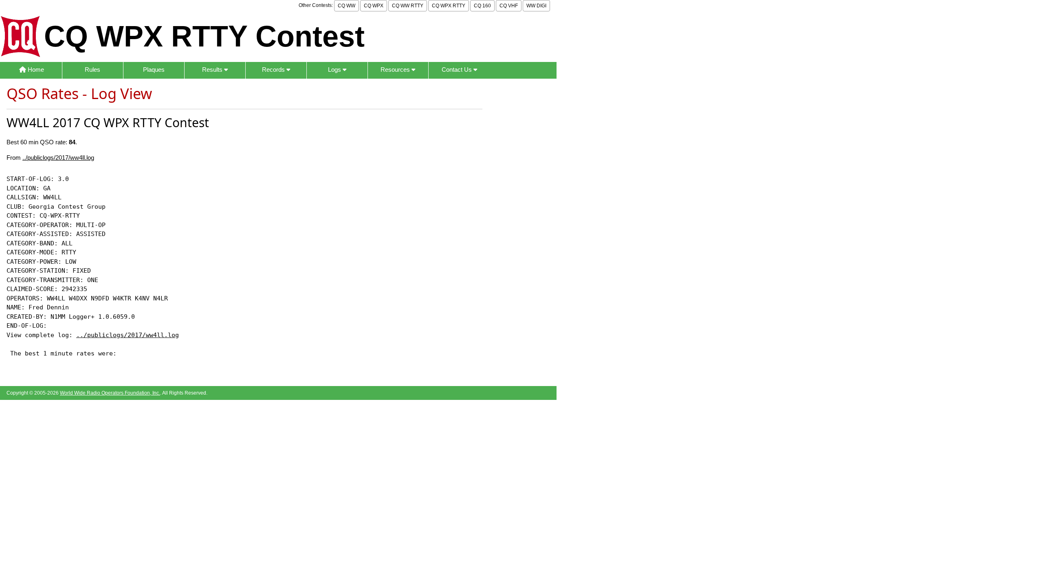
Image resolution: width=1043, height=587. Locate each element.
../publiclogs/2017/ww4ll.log (58, 157)
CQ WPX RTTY (448, 6)
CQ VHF (508, 6)
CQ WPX (373, 6)
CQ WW (346, 6)
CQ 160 (482, 6)
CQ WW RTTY (407, 6)
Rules (92, 69)
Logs (335, 69)
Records (274, 69)
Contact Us (457, 69)
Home (35, 69)
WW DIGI (536, 6)
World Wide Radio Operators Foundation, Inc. (110, 393)
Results (213, 69)
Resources (396, 69)
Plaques (154, 69)
